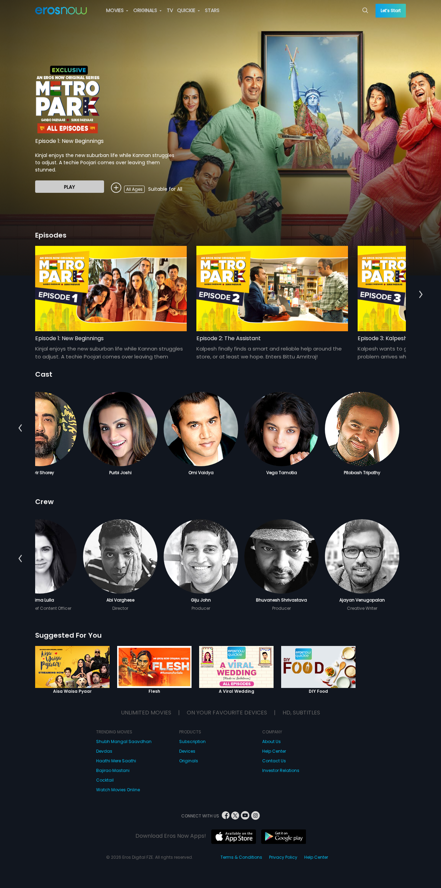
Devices (187, 751)
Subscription (192, 741)
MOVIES (115, 10)
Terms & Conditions (241, 857)
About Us (271, 741)
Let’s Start (391, 10)
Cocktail (105, 780)
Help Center (274, 751)
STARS (212, 10)
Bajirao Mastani (113, 770)
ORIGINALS (145, 10)
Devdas (104, 751)
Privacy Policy (283, 857)
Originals (188, 761)
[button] (420, 295)
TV (170, 10)
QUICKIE (187, 10)
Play (69, 187)
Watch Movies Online (118, 790)
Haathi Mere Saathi (116, 761)
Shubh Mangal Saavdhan (124, 741)
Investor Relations (280, 770)
